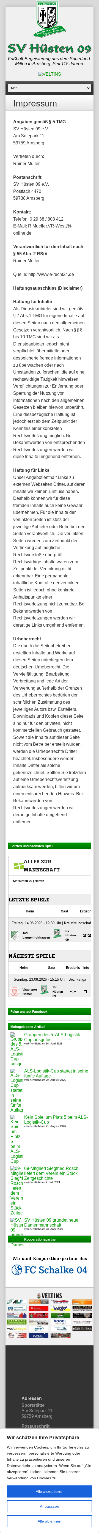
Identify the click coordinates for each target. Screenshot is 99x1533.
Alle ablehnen (49, 1521)
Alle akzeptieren (50, 1491)
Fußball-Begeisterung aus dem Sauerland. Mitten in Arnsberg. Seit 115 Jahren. (49, 61)
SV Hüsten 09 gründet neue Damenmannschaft (51, 1222)
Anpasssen (49, 1506)
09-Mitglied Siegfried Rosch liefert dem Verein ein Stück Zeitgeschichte (51, 1173)
